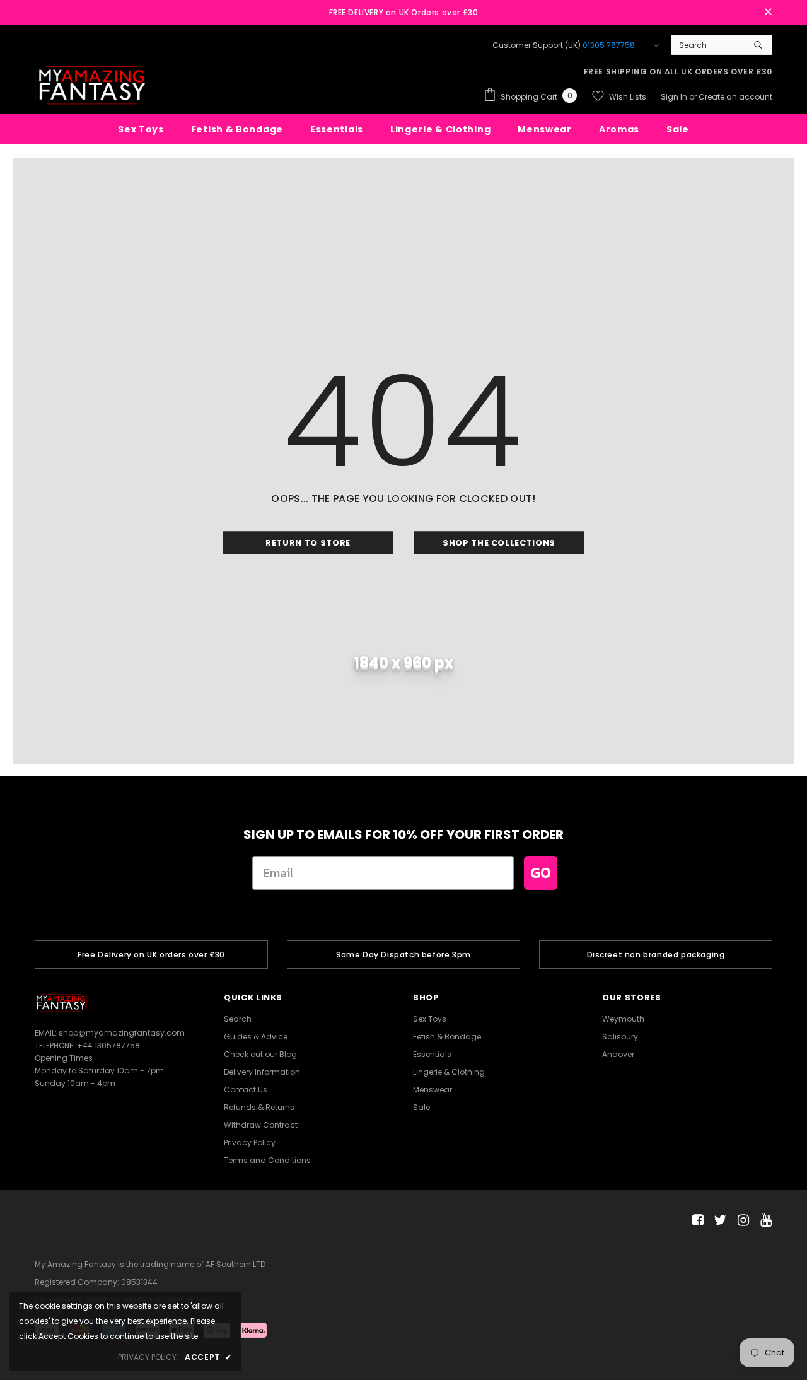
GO (540, 873)
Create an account (735, 96)
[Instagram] (741, 1221)
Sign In (675, 96)
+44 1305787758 (108, 1045)
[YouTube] (764, 1221)
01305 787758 (609, 45)
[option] (151, 954)
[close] (768, 12)
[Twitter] (718, 1221)
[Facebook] (696, 1221)
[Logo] (91, 85)
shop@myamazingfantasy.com (122, 1032)
